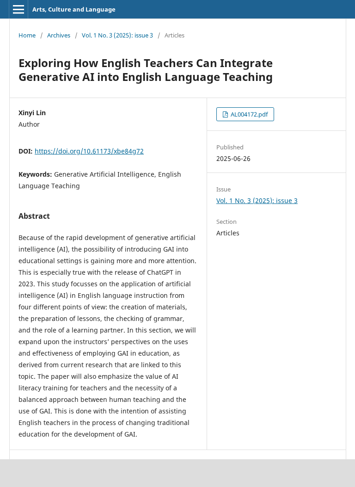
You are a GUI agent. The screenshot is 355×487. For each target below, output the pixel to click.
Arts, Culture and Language (74, 9)
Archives (58, 35)
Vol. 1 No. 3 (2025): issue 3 (117, 35)
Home (27, 35)
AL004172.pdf (248, 114)
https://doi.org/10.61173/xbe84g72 (89, 151)
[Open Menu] (18, 9)
